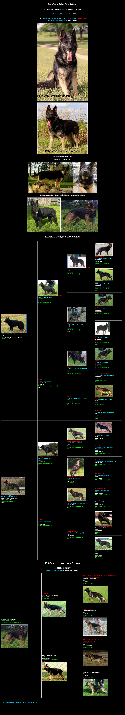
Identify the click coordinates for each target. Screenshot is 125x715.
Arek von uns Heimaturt (75, 269)
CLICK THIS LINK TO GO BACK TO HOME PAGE (19, 702)
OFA (65, 20)
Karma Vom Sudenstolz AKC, (53, 18)
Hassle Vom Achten (57, 20)
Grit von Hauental (9, 496)
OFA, (65, 18)
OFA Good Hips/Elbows (57, 14)
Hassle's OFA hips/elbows (54, 570)
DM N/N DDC (71, 18)
